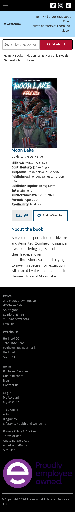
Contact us (10, 385)
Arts (6, 414)
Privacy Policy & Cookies (20, 431)
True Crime (10, 410)
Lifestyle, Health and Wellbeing (24, 423)
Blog (6, 380)
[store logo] (12, 24)
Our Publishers (13, 376)
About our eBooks (15, 445)
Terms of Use (12, 436)
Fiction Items (35, 55)
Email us (8, 324)
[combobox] (21, 45)
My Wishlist (11, 402)
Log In (7, 393)
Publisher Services (15, 371)
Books (19, 55)
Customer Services (16, 440)
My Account (11, 397)
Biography (10, 419)
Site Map (9, 450)
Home (8, 55)
